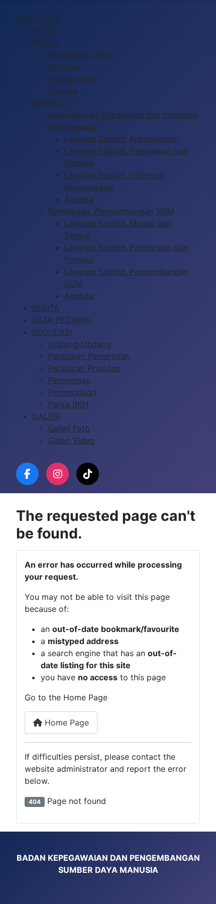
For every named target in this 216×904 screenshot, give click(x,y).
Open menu (37, 18)
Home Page (65, 722)
